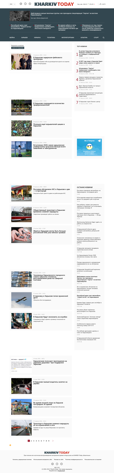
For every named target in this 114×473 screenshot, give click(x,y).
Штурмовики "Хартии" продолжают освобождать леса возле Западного (44, 26)
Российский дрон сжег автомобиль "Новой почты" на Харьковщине (21, 26)
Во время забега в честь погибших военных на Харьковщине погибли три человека (68, 27)
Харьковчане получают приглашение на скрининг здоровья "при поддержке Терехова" (50, 362)
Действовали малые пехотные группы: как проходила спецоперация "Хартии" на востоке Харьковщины (64, 14)
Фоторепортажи (68, 37)
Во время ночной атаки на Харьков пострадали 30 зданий (48, 403)
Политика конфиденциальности (74, 459)
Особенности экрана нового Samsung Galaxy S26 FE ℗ (86, 324)
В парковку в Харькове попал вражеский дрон (50, 297)
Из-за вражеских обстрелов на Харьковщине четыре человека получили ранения (87, 288)
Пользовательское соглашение (93, 459)
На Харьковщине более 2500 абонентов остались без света (87, 256)
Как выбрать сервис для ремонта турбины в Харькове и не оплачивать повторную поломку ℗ (89, 206)
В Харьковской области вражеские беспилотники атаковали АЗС (88, 338)
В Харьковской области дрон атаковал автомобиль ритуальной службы (88, 230)
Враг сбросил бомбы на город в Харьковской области (89, 86)
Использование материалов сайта (43, 459)
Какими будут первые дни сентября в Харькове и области (89, 303)
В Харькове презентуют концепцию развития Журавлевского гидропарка (91, 94)
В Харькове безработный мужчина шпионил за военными (88, 270)
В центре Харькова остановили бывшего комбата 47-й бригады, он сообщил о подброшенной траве (90, 53)
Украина (37, 37)
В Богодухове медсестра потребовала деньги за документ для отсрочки (89, 198)
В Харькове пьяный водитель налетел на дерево (50, 383)
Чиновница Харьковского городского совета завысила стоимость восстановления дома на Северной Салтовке (49, 277)
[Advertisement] (41, 86)
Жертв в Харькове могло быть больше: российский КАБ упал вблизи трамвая (49, 232)
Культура (84, 37)
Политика (51, 37)
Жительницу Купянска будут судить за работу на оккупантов (89, 222)
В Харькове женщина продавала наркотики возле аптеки (87, 249)
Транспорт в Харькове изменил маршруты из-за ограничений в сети (51, 424)
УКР (55, 467)
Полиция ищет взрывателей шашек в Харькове (49, 125)
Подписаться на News (10, 445)
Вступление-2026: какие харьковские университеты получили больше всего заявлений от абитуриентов (49, 146)
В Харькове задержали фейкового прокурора (47, 58)
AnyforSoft (61, 470)
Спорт (96, 37)
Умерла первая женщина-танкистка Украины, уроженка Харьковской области (91, 78)
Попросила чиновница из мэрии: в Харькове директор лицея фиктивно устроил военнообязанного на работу (89, 240)
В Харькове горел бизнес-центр (89, 101)
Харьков (24, 37)
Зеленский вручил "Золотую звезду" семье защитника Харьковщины (89, 317)
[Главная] (54, 4)
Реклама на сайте (58, 459)
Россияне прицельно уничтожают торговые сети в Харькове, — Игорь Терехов (89, 214)
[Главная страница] (57, 453)
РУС (59, 467)
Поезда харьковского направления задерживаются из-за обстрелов (88, 263)
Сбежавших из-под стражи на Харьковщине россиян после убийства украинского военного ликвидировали (92, 27)
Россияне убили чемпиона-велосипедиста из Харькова (86, 310)
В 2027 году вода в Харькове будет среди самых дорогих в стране (90, 62)
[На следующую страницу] (53, 441)
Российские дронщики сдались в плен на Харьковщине (87, 331)
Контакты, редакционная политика (22, 459)
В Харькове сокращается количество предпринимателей (48, 104)
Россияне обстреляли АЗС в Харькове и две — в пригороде (51, 190)
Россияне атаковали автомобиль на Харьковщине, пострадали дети (88, 191)
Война (12, 37)
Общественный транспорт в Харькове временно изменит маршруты (49, 211)
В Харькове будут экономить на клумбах (50, 317)
